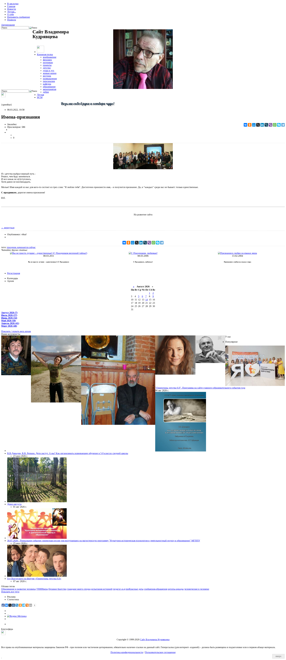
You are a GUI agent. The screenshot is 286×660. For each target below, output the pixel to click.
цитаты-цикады (176, 589)
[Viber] (270, 125)
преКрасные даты (134, 589)
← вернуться (7, 227)
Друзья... (11, 11)
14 (146, 299)
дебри (46, 92)
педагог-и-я (119, 589)
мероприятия (49, 89)
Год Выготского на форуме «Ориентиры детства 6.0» (34, 578)
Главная (11, 6)
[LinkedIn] (262, 125)
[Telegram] (283, 125)
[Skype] (279, 125)
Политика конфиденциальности (127, 652)
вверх (278, 656)
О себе (10, 14)
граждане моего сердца (79, 589)
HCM (39, 97)
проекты (47, 65)
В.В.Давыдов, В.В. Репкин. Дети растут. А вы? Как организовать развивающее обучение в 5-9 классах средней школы (67, 453)
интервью (48, 62)
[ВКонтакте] (245, 125)
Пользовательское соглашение (160, 652)
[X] (258, 125)
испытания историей (101, 589)
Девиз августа (14, 504)
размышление (50, 78)
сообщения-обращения (155, 589)
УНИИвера (42, 589)
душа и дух (48, 70)
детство (47, 68)
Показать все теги (10, 591)
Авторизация (8, 25)
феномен (47, 60)
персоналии (49, 81)
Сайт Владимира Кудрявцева (155, 639)
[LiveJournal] (266, 125)
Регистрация (13, 273)
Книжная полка (45, 54)
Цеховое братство (57, 589)
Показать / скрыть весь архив (16, 331)
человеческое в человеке (196, 589)
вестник (47, 76)
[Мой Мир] (254, 125)
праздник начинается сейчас (21, 247)
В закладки (12, 3)
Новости (11, 9)
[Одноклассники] (249, 125)
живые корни (49, 73)
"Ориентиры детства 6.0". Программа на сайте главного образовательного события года (200, 388)
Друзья (40, 94)
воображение (49, 57)
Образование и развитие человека (18, 589)
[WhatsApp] (274, 125)
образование (49, 86)
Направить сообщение (18, 17)
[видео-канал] (3, 96)
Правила (11, 19)
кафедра (47, 84)
